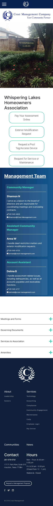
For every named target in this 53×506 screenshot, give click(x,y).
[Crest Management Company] (26, 4)
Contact (11, 455)
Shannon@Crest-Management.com (22, 217)
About (7, 391)
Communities (11, 444)
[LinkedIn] (12, 490)
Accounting (30, 401)
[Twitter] (7, 490)
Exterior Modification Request (26, 132)
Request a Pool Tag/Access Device (26, 146)
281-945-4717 (14, 289)
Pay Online (30, 429)
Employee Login (30, 424)
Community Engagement (30, 410)
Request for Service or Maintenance (26, 160)
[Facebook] (3, 490)
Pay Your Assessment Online (27, 117)
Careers (7, 401)
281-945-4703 (14, 251)
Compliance (30, 405)
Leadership (8, 396)
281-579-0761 (10, 460)
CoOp (29, 419)
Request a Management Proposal (18, 483)
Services (31, 391)
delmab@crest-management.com (21, 292)
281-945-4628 (14, 214)
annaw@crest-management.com (21, 254)
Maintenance (30, 415)
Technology (30, 396)
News (30, 444)
